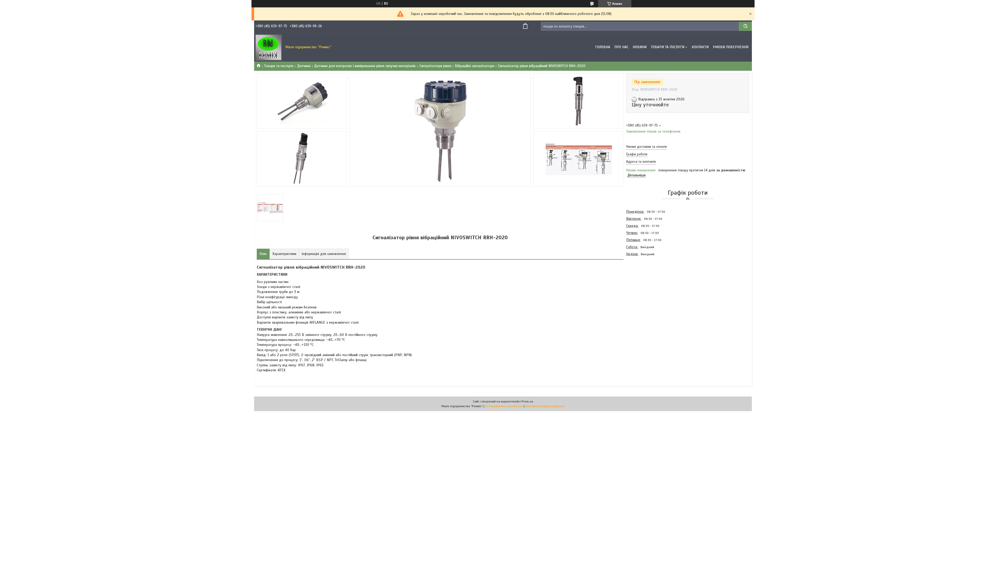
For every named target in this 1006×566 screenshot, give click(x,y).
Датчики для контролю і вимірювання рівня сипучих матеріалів (364, 66)
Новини (640, 47)
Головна (602, 47)
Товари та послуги (667, 47)
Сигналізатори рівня (435, 66)
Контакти (700, 47)
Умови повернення (730, 47)
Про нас (621, 47)
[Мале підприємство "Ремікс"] (268, 47)
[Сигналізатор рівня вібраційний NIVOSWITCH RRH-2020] (645, 286)
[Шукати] (745, 26)
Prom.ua (527, 401)
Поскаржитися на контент (504, 406)
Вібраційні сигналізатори (474, 66)
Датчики (303, 66)
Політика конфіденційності (545, 406)
